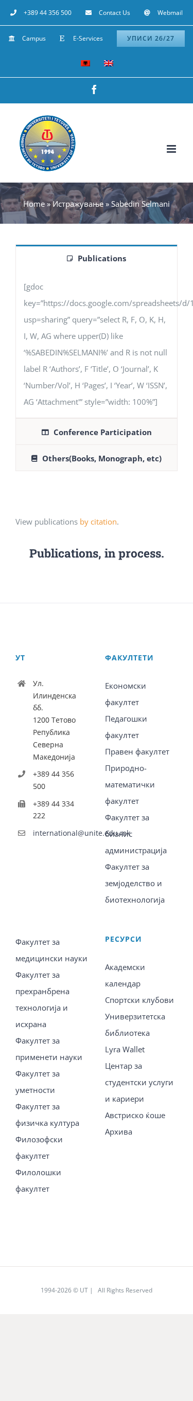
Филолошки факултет (38, 1180)
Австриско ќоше (135, 1115)
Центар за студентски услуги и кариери (139, 1082)
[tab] (96, 258)
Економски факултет (125, 693)
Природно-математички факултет (130, 784)
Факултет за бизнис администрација (136, 833)
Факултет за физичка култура (47, 1114)
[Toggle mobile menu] (172, 148)
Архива (118, 1131)
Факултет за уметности (37, 1081)
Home (34, 204)
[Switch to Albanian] (85, 64)
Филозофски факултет (39, 1147)
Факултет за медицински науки (51, 950)
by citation (98, 521)
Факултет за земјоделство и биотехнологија (135, 883)
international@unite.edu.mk (61, 833)
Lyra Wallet (125, 1049)
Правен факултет (137, 751)
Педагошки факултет (126, 726)
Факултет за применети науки (48, 1048)
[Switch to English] (108, 64)
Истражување (77, 204)
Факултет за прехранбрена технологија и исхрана (42, 999)
